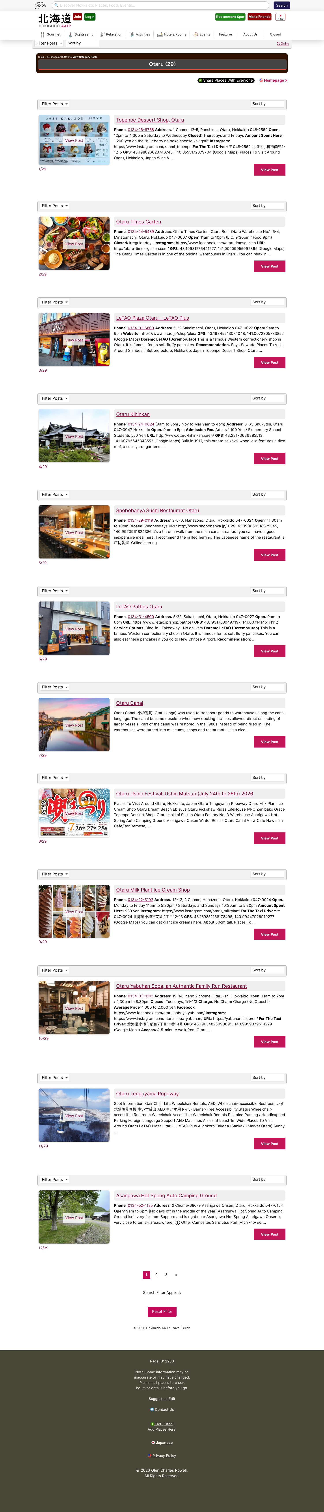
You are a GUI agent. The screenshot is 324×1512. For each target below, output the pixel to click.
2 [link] (156, 1274)
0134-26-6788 (141, 129)
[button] (48, 43)
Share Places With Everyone (227, 80)
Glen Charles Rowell (169, 1470)
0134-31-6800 (141, 328)
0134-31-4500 (141, 617)
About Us (250, 34)
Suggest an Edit (162, 1398)
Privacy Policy (163, 1455)
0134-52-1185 (140, 1205)
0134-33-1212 (140, 996)
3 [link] (166, 1274)
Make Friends (259, 17)
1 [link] (146, 1274)
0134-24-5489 (141, 231)
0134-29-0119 (140, 520)
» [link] (176, 1274)
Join (77, 17)
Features (226, 34)
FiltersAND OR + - (40, 5)
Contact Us (164, 1409)
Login (89, 17)
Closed (275, 34)
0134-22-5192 (140, 899)
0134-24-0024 (141, 424)
